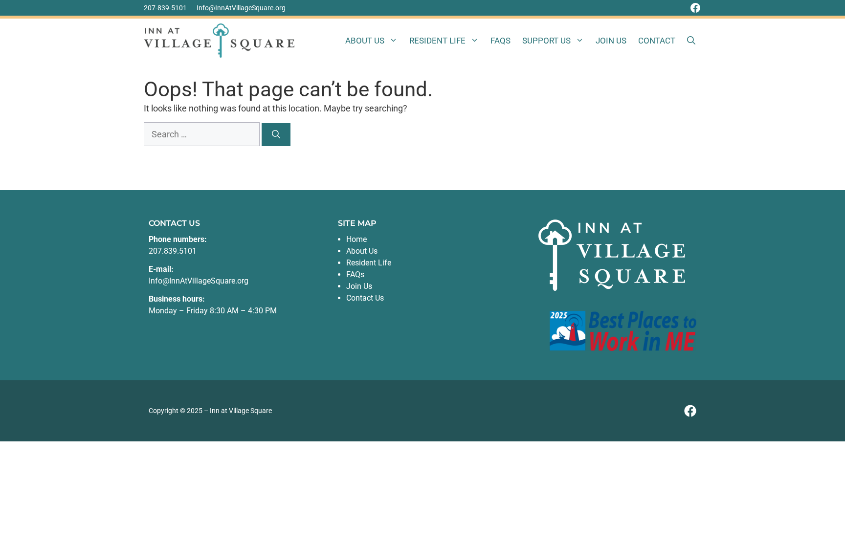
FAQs (500, 40)
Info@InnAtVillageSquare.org (241, 8)
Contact (656, 40)
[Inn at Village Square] (219, 41)
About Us (364, 40)
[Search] (276, 135)
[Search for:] (203, 134)
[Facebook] (695, 8)
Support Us (546, 40)
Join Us (611, 40)
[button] (691, 41)
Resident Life (437, 40)
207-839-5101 (165, 8)
